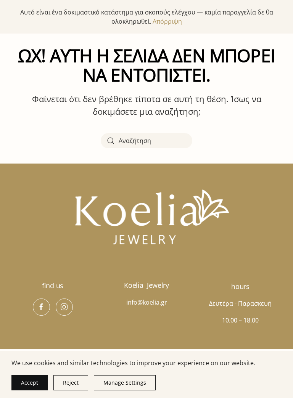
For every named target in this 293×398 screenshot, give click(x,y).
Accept (29, 382)
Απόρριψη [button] (167, 21)
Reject (71, 382)
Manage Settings (124, 382)
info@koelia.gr (146, 302)
